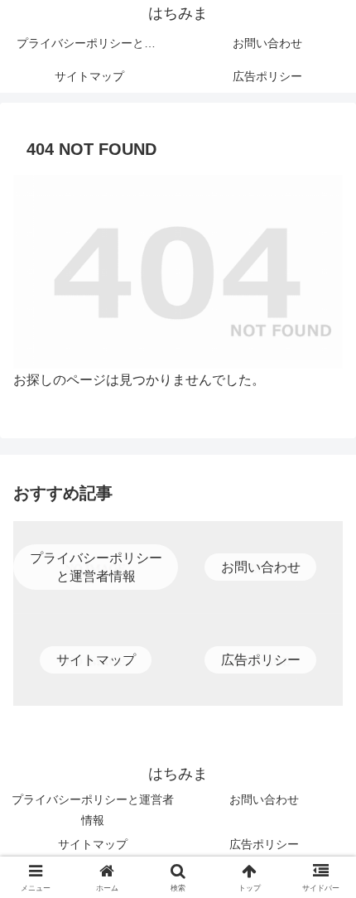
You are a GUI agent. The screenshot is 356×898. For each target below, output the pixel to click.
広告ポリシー (264, 844)
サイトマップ (92, 844)
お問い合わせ (264, 799)
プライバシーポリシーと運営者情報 (93, 810)
